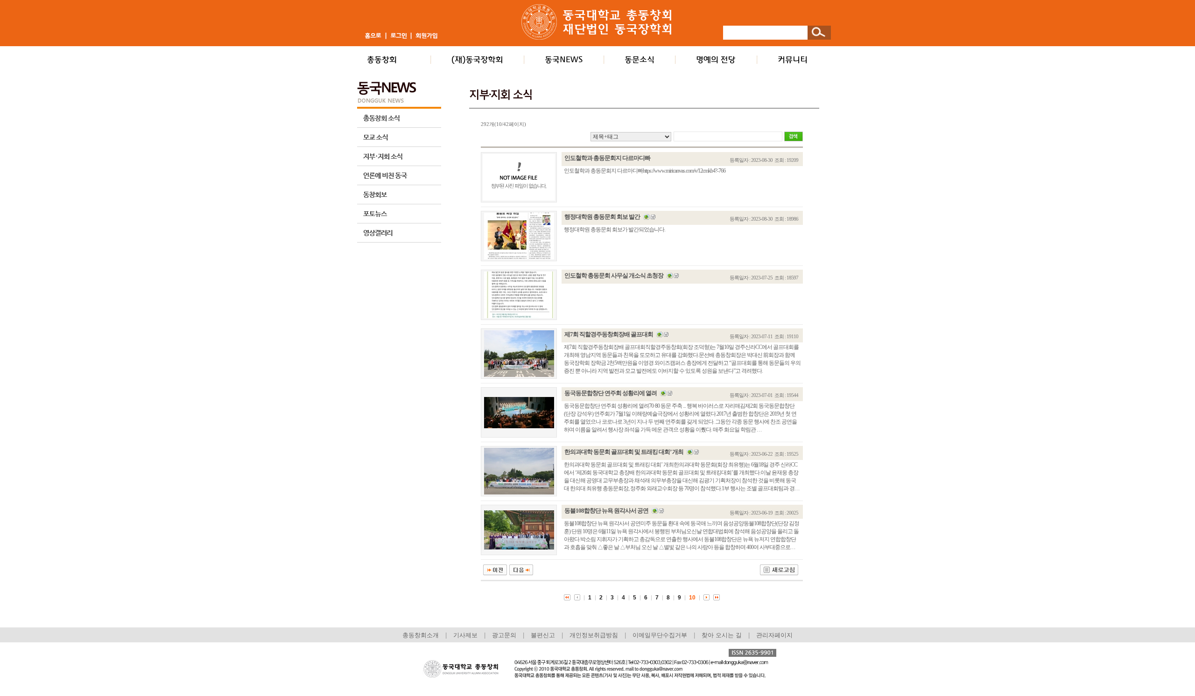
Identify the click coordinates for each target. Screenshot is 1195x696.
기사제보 (465, 635)
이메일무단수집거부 (661, 635)
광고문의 (504, 635)
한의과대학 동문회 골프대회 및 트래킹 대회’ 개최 (623, 451)
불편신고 (543, 635)
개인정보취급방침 (593, 635)
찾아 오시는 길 (722, 635)
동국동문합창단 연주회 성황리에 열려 (610, 393)
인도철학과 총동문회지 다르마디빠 (607, 157)
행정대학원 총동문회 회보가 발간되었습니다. (614, 229)
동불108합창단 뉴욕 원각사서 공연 (606, 510)
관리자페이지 (774, 635)
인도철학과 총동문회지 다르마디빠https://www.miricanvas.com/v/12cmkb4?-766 (644, 170)
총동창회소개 (420, 635)
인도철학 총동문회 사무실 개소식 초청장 (613, 275)
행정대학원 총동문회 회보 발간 (602, 216)
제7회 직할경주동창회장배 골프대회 (608, 334)
